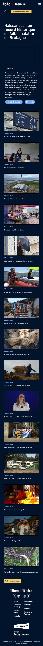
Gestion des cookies (21, 643)
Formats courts (17, 611)
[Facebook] (14, 596)
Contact (27, 608)
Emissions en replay (17, 606)
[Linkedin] (28, 596)
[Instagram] (24, 596)
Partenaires (28, 601)
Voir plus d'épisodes (12, 581)
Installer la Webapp (28, 613)
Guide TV (17, 616)
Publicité (27, 605)
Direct (16, 601)
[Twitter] (19, 596)
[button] (40, 4)
